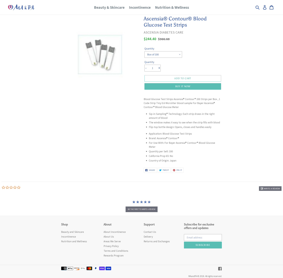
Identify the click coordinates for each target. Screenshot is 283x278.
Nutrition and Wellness (74, 241)
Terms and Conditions (116, 250)
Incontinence (68, 236)
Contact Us (150, 232)
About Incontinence (115, 232)
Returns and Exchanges (157, 241)
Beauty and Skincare (72, 232)
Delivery (148, 236)
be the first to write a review (141, 209)
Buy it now (182, 86)
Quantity (149, 48)
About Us (109, 236)
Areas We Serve (112, 241)
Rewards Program (114, 255)
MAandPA (192, 276)
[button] (270, 188)
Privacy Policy (111, 246)
